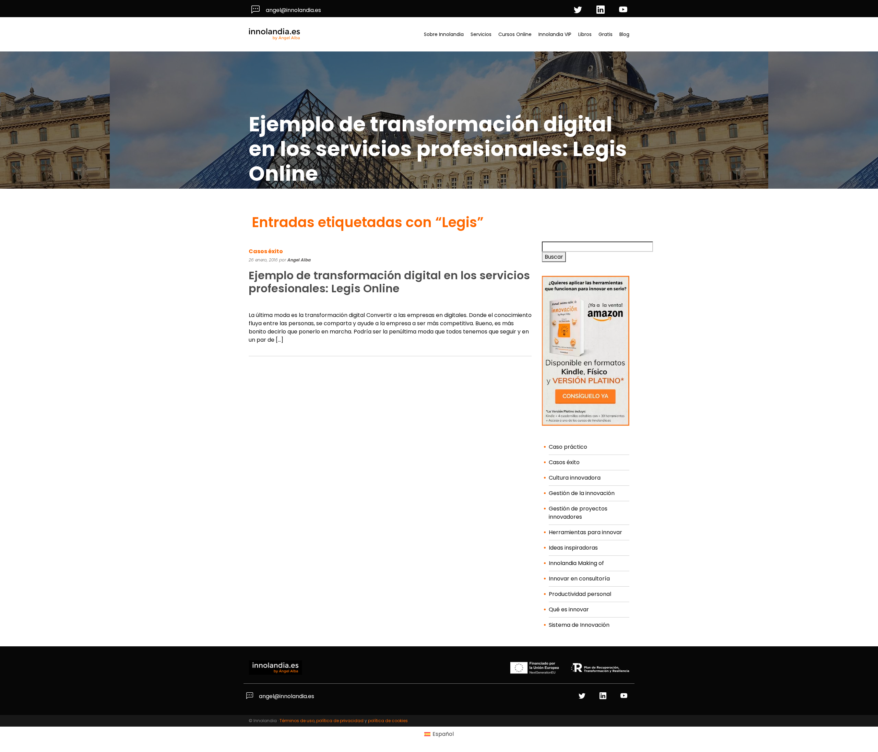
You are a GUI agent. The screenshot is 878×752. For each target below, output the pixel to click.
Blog (624, 34)
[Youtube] (624, 10)
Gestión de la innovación (582, 493)
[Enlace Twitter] (583, 696)
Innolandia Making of (576, 563)
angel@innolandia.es (292, 10)
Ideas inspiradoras (573, 548)
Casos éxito (266, 251)
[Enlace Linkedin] (604, 696)
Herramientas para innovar (585, 532)
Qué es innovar (569, 609)
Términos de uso (297, 721)
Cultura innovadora (575, 478)
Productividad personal (580, 594)
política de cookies (388, 721)
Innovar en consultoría (579, 579)
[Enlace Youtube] (624, 696)
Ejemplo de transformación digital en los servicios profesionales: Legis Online (389, 282)
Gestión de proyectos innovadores (578, 513)
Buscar (554, 257)
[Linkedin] (601, 10)
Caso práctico (568, 447)
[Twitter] (579, 10)
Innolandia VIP (554, 34)
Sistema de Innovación (579, 625)
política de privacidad (340, 721)
